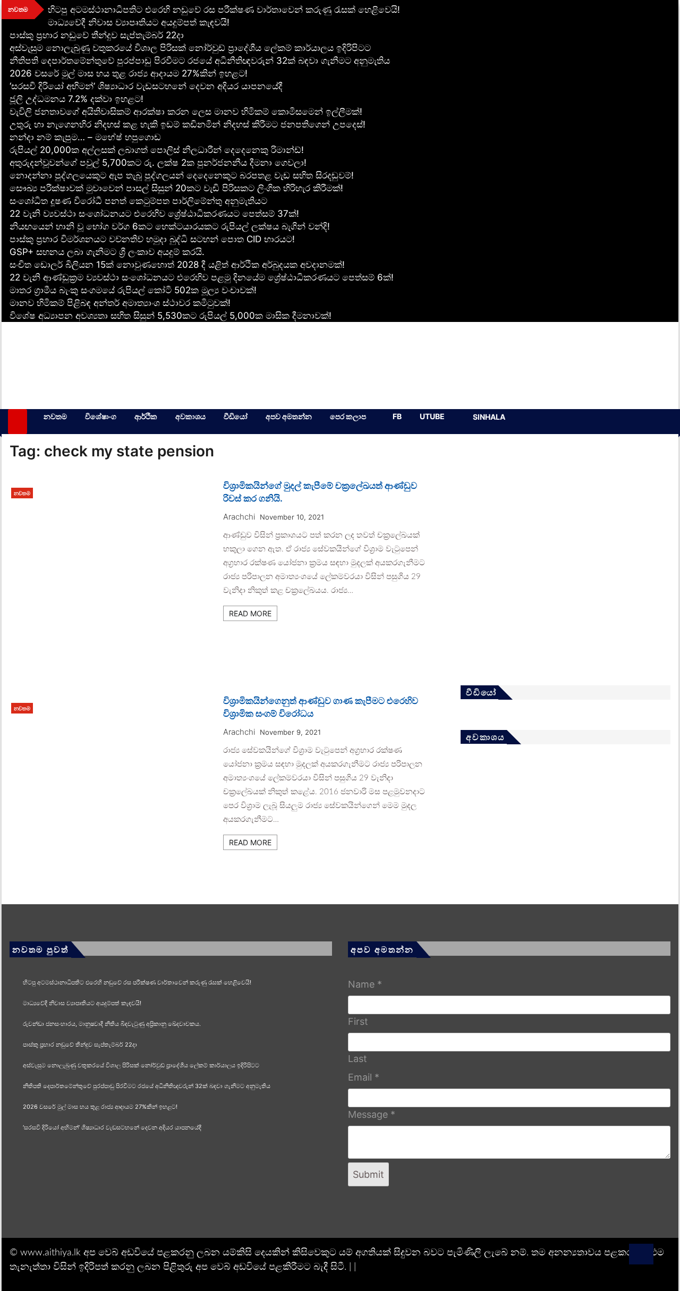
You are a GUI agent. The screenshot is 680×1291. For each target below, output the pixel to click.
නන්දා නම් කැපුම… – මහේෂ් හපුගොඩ (85, 137)
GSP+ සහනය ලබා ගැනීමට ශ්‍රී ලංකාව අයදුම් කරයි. (107, 252)
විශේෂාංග (100, 416)
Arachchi (239, 517)
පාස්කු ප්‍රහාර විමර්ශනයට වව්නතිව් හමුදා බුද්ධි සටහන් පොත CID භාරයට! (152, 239)
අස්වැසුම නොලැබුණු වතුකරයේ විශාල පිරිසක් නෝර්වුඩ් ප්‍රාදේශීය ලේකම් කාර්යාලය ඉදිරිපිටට (190, 48)
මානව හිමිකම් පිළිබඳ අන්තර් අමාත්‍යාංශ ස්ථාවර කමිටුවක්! (120, 303)
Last (357, 1058)
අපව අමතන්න (289, 416)
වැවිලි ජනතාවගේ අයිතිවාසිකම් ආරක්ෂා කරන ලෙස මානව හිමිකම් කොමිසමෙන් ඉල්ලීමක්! (186, 111)
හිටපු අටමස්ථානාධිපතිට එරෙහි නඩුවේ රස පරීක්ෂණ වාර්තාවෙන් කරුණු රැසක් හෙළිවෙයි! (224, 9)
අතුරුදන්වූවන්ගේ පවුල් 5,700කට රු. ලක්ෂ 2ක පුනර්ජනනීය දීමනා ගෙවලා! (158, 162)
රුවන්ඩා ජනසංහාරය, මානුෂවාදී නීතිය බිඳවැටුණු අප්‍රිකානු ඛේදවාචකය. (112, 1023)
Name (365, 984)
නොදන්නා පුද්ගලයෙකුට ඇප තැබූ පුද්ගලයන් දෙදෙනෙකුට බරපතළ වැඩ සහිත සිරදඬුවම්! (182, 175)
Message (371, 1114)
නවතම (55, 416)
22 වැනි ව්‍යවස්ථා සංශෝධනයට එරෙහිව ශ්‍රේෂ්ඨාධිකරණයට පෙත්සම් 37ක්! (154, 213)
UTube (432, 416)
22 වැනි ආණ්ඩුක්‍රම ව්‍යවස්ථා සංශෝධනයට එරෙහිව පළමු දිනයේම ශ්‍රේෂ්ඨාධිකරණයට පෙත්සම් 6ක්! (202, 277)
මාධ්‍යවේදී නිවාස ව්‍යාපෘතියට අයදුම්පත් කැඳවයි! (139, 22)
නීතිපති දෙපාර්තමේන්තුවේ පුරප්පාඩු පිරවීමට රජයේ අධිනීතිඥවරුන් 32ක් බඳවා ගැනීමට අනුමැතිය (200, 60)
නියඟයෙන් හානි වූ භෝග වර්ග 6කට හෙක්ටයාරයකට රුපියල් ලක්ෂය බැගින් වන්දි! (170, 226)
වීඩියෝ (236, 416)
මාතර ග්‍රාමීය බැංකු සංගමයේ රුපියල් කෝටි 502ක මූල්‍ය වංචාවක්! (133, 290)
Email (363, 1077)
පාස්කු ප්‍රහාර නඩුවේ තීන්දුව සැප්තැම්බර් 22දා (97, 35)
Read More (250, 613)
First (358, 1021)
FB (397, 416)
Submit (368, 1174)
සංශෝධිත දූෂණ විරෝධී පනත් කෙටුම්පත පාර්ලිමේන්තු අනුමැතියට (138, 201)
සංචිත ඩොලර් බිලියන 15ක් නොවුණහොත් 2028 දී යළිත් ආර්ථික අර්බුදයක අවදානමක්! (177, 264)
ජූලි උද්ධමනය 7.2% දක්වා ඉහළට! (76, 99)
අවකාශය (190, 416)
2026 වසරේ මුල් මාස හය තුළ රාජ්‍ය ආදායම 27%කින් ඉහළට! (129, 73)
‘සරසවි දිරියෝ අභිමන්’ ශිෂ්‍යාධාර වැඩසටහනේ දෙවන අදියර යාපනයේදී (146, 86)
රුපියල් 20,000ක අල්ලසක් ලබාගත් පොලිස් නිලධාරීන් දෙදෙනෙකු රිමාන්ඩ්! (157, 150)
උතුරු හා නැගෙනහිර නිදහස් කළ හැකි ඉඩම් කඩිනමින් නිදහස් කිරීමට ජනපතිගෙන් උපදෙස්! (188, 124)
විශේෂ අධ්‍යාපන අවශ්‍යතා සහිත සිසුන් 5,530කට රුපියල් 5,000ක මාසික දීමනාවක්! (171, 315)
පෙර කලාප (348, 416)
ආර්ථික (145, 416)
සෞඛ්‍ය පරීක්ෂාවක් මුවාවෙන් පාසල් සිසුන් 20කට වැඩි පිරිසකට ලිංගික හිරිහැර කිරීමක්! (176, 188)
